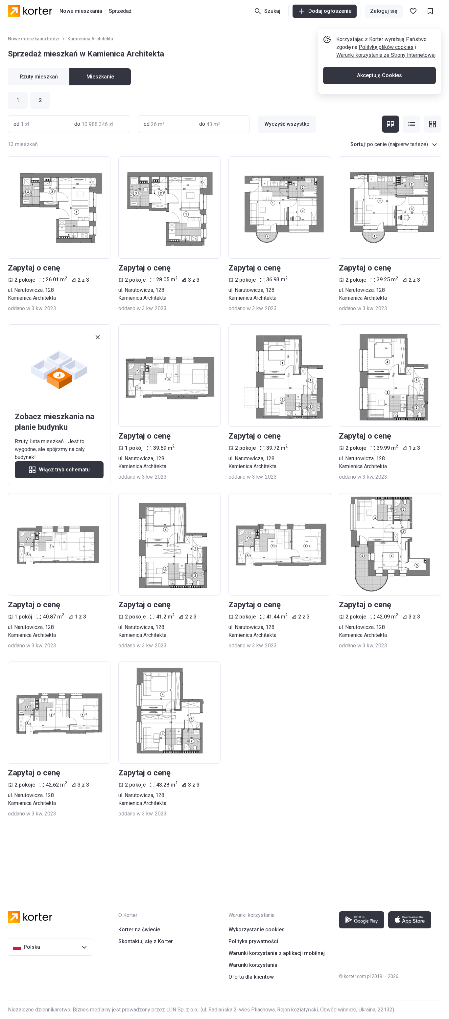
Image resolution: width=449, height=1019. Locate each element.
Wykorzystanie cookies (256, 929)
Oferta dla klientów (251, 977)
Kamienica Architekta (90, 38)
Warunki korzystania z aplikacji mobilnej (276, 953)
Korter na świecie (139, 929)
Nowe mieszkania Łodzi (33, 38)
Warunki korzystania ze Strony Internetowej (386, 55)
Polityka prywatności (253, 941)
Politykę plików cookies (386, 47)
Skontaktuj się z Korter (145, 941)
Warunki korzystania (252, 965)
